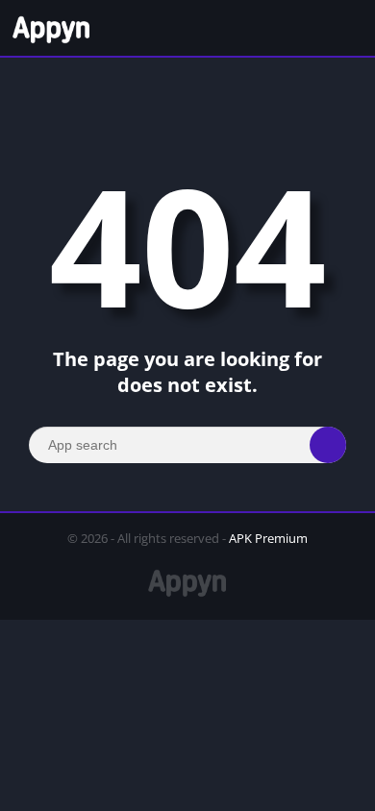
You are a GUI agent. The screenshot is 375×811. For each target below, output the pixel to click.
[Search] (328, 445)
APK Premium (268, 538)
